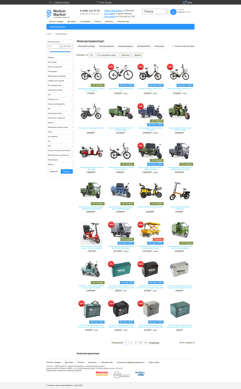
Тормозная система (55, 90)
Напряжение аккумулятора (58, 127)
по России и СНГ (119, 16)
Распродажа (52, 71)
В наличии (131, 90)
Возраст (51, 123)
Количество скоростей (56, 118)
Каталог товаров (56, 21)
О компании (85, 21)
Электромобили (143, 46)
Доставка (72, 21)
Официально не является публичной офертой (63, 370)
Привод (50, 164)
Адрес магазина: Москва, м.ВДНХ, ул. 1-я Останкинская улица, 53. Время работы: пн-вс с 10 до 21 (84, 368)
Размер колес (53, 99)
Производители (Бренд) (57, 76)
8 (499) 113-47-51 (60, 366)
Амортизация (53, 160)
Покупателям (123, 21)
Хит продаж (52, 62)
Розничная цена (54, 42)
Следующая (154, 343)
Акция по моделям (55, 67)
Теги (49, 146)
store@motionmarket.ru (76, 366)
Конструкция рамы (55, 113)
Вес (49, 109)
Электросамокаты (106, 46)
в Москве (119, 10)
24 (145, 343)
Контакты (109, 21)
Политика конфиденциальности (130, 362)
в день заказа (118, 13)
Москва (108, 2)
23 (141, 343)
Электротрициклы (125, 46)
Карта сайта (154, 362)
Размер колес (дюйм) (56, 81)
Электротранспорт (57, 27)
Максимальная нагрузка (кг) (58, 155)
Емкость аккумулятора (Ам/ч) (59, 150)
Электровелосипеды (86, 46)
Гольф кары (159, 46)
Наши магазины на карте (95, 366)
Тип (49, 141)
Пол (49, 95)
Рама (50, 132)
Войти (189, 2)
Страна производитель (56, 104)
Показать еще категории (184, 46)
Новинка (51, 57)
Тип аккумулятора (54, 85)
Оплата (97, 21)
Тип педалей (52, 136)
